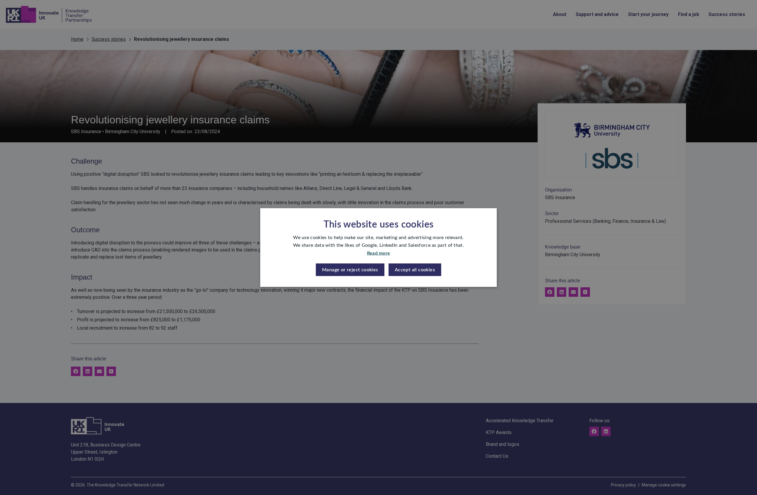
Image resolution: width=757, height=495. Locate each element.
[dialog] (378, 247)
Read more (378, 253)
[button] (350, 270)
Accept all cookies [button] (415, 269)
